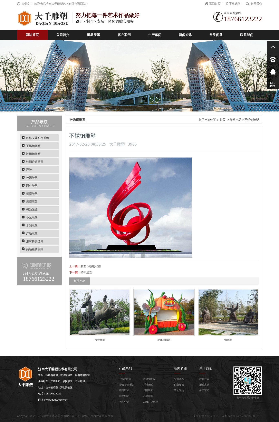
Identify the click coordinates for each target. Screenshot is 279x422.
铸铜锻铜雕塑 (34, 161)
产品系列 (125, 368)
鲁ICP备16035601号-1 (247, 416)
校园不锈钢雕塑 (91, 266)
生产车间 (154, 35)
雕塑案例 (204, 384)
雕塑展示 (93, 35)
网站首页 (32, 35)
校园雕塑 (32, 177)
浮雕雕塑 (148, 384)
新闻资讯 (185, 35)
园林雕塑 (32, 185)
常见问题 (216, 35)
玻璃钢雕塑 (33, 153)
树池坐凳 (32, 209)
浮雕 (29, 169)
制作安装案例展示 (37, 137)
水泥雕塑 (32, 225)
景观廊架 (32, 201)
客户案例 (124, 35)
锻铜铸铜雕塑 (126, 384)
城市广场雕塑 (150, 401)
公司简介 (62, 35)
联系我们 (256, 3)
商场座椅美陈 (34, 249)
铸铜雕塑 (86, 272)
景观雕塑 (32, 193)
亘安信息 (212, 416)
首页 (222, 119)
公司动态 (179, 378)
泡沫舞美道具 (34, 241)
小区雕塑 (32, 217)
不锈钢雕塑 (33, 145)
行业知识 (179, 384)
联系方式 (204, 378)
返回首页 (215, 3)
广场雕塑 (32, 233)
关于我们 (205, 368)
